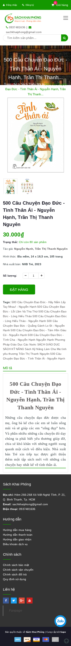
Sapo (63, 632)
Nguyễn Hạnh (45, 339)
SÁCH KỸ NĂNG (13, 349)
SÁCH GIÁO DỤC (48, 344)
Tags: (7, 302)
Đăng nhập (11, 5)
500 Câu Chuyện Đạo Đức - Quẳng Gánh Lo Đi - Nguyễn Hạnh (34, 325)
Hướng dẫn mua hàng (17, 530)
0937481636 (17, 27)
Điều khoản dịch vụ (15, 544)
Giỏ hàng (61, 5)
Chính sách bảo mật (16, 565)
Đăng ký (30, 5)
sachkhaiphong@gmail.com (24, 32)
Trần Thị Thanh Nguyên (34, 353)
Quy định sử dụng (14, 579)
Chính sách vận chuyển (18, 569)
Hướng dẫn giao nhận (17, 539)
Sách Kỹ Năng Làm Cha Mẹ (43, 349)
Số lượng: (10, 275)
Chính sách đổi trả (15, 574)
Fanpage (15, 610)
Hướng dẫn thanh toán (17, 534)
